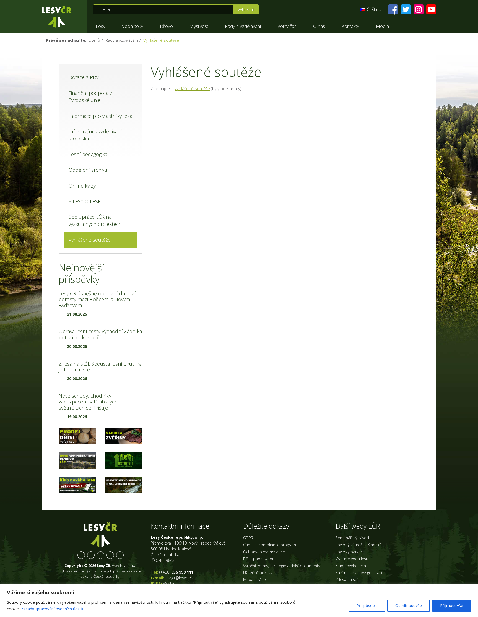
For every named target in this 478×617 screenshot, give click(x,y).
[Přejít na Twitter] (406, 9)
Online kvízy (82, 185)
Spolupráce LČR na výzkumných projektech (95, 220)
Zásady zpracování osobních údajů (52, 608)
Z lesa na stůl (347, 579)
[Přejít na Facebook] (393, 9)
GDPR (248, 537)
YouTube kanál (110, 555)
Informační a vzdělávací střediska (95, 135)
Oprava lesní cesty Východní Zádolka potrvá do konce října (100, 334)
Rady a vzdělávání (243, 26)
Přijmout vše (451, 605)
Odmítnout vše (408, 605)
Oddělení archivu (88, 169)
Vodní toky (132, 26)
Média (382, 26)
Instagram (100, 555)
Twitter (91, 555)
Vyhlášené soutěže (90, 239)
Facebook (81, 555)
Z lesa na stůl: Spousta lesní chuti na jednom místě (100, 366)
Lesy (100, 26)
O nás (319, 26)
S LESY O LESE (85, 201)
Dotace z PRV (84, 77)
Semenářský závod (352, 537)
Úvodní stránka (56, 17)
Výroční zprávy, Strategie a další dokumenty (281, 565)
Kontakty (350, 26)
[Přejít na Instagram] (419, 9)
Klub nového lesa (351, 565)
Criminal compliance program (269, 544)
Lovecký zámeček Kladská (358, 544)
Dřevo (166, 26)
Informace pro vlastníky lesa (100, 116)
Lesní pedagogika (88, 154)
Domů (94, 40)
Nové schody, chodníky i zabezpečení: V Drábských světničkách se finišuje (88, 401)
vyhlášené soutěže (192, 88)
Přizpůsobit (367, 605)
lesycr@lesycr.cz (179, 577)
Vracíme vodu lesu (352, 558)
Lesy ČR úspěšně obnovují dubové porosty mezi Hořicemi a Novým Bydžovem (97, 299)
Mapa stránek (255, 579)
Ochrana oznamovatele (264, 551)
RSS (120, 555)
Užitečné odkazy (257, 572)
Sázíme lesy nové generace (359, 572)
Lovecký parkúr (349, 551)
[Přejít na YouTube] (431, 9)
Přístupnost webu (258, 558)
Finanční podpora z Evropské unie (90, 96)
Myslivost (198, 26)
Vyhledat (246, 9)
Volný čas (287, 26)
